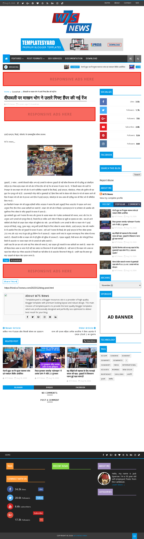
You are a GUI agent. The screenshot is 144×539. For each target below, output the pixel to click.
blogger (18, 387)
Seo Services (55, 58)
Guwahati (67, 67)
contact (127, 3)
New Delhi (127, 370)
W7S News (108, 194)
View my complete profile (111, 198)
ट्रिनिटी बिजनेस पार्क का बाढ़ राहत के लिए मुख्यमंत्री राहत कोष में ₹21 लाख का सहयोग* (125, 250)
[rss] (47, 3)
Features (17, 58)
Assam (104, 356)
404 (137, 3)
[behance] (52, 3)
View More (90, 341)
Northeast (106, 374)
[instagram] (57, 3)
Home (107, 3)
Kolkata (105, 370)
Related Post (11, 341)
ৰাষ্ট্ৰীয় (111, 379)
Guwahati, (35, 104)
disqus (49, 387)
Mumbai (115, 370)
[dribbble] (42, 3)
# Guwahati (16, 260)
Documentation (74, 58)
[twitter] (23, 3)
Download (91, 58)
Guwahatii (118, 360)
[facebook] (18, 3)
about (117, 3)
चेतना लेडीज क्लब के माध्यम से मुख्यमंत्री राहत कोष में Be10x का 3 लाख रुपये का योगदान (125, 264)
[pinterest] (33, 3)
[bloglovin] (37, 3)
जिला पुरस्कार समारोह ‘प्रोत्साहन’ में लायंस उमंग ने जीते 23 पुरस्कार (48, 372)
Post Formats (34, 58)
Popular (120, 204)
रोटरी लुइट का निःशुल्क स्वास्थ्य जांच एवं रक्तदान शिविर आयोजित (95, 67)
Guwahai (114, 356)
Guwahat (126, 356)
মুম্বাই (103, 379)
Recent (107, 204)
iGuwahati (106, 365)
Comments (134, 204)
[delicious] (62, 3)
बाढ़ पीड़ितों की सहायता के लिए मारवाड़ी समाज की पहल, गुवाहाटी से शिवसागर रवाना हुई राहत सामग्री (81, 374)
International (129, 365)
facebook (80, 387)
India (116, 365)
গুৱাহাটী (129, 374)
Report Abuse (107, 180)
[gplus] (28, 3)
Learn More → (118, 484)
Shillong (119, 374)
